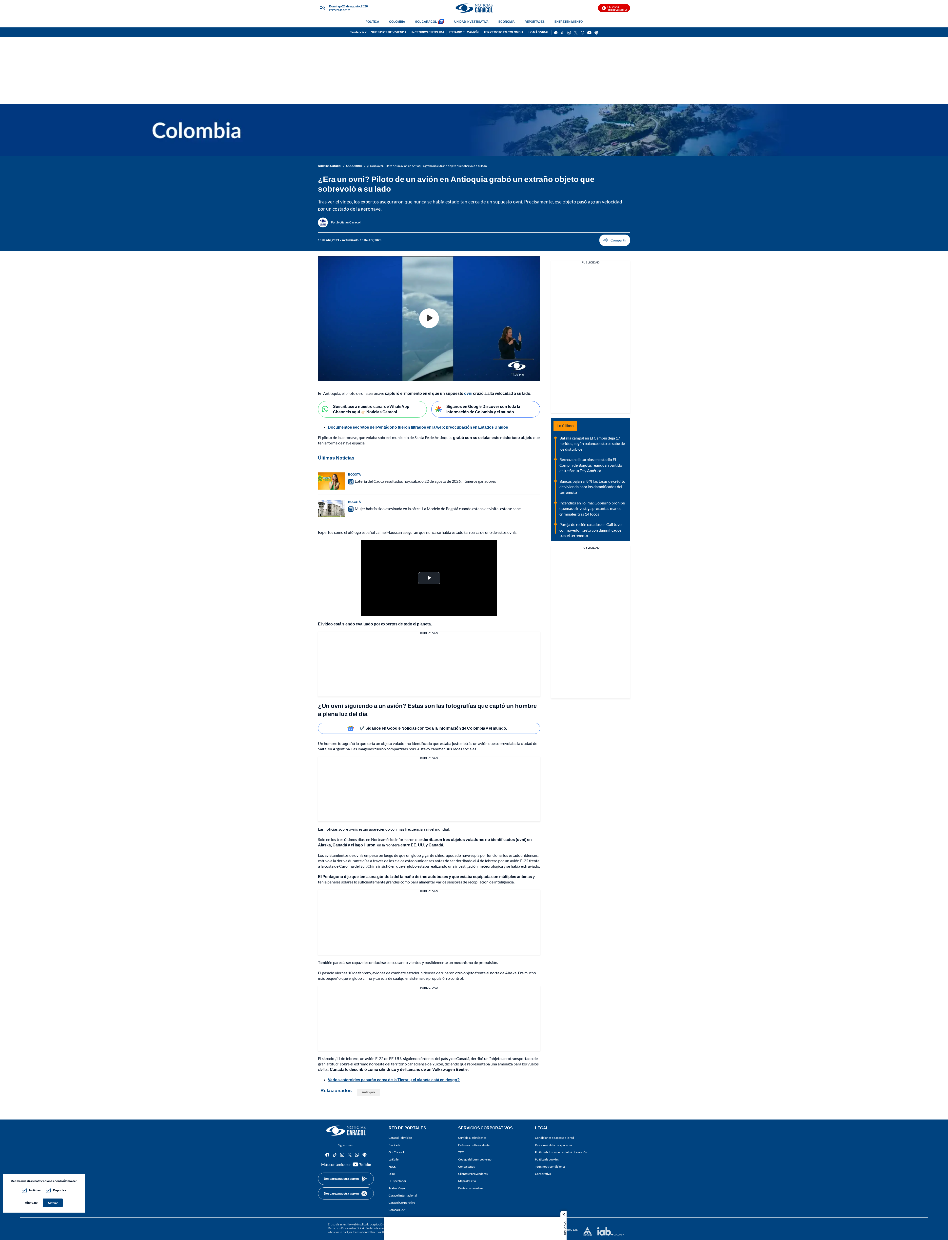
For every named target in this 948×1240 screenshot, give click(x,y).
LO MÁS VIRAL (539, 32)
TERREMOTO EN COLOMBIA (504, 32)
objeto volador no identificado (406, 743)
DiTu (392, 1174)
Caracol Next (397, 1209)
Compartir (614, 240)
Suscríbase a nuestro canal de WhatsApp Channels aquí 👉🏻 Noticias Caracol (371, 409)
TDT (461, 1152)
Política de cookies (547, 1159)
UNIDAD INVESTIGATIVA (471, 21)
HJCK (392, 1166)
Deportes (59, 1190)
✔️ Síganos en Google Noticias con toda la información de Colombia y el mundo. (433, 728)
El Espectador (397, 1181)
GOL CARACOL (426, 21)
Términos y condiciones (550, 1166)
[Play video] (429, 318)
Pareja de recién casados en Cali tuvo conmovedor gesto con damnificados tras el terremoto (590, 530)
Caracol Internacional (403, 1195)
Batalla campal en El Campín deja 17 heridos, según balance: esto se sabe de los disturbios (592, 443)
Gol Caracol (396, 1152)
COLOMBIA (397, 21)
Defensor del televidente (474, 1145)
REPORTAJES (535, 21)
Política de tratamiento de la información (561, 1152)
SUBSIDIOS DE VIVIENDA (389, 32)
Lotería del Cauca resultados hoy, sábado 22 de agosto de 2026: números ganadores (425, 481)
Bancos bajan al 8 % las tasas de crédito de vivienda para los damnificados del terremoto (592, 487)
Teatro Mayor (397, 1188)
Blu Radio (395, 1145)
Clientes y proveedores (473, 1174)
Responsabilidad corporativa (553, 1145)
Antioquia (368, 1092)
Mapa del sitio (467, 1181)
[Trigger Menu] (322, 8)
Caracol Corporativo (402, 1202)
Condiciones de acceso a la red (554, 1138)
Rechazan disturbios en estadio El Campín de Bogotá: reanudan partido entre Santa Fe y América (590, 465)
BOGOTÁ (354, 474)
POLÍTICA (372, 21)
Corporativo (543, 1174)
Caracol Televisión (400, 1138)
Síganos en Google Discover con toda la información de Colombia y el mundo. (483, 409)
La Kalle (393, 1159)
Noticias (35, 1190)
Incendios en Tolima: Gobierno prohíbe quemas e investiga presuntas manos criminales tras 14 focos (592, 508)
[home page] (474, 8)
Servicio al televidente (472, 1138)
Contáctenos (466, 1166)
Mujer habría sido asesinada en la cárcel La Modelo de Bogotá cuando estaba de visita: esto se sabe (438, 508)
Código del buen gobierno (475, 1159)
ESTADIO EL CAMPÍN (464, 32)
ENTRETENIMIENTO (568, 21)
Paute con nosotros (470, 1188)
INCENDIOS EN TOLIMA (428, 32)
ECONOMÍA (506, 21)
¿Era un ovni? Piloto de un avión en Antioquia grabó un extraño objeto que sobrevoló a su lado (427, 166)
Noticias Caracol (329, 166)
